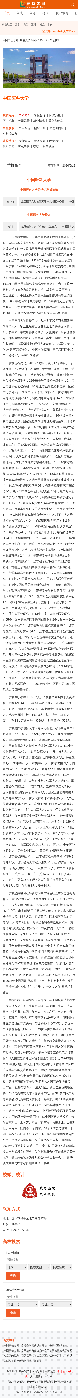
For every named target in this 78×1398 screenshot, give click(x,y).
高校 (19, 13)
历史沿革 (8, 120)
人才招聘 (35, 1376)
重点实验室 (55, 120)
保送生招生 (56, 128)
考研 (45, 13)
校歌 (36, 146)
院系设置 (48, 146)
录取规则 (40, 140)
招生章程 (24, 128)
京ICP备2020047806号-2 (21, 1381)
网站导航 (37, 1371)
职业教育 (62, 13)
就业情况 (39, 120)
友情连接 (50, 1371)
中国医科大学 (40, 40)
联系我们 (24, 1371)
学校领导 (40, 115)
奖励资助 (8, 146)
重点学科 (24, 146)
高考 (32, 13)
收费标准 (55, 140)
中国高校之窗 (10, 40)
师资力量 (55, 115)
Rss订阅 (47, 1376)
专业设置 (24, 140)
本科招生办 (10, 133)
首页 (6, 13)
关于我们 (12, 1371)
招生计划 (40, 128)
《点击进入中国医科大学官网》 (58, 31)
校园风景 (24, 120)
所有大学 (25, 40)
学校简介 (24, 115)
